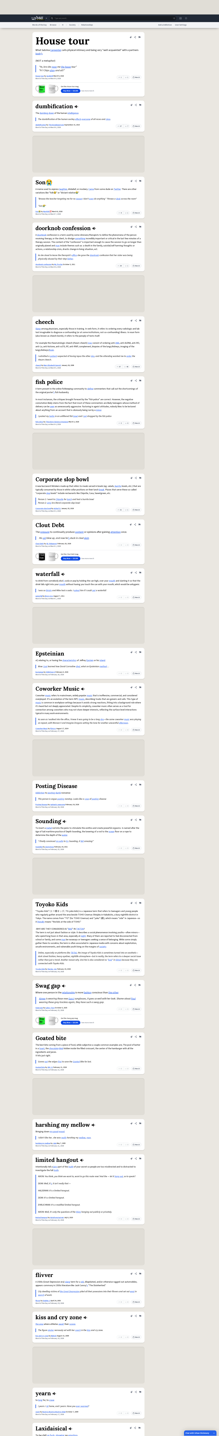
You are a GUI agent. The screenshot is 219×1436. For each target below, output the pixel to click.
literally (40, 921)
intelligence (73, 113)
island (102, 660)
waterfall (38, 596)
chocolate (54, 1048)
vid (44, 538)
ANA (117, 343)
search (41, 1295)
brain (51, 350)
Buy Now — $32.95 (70, 91)
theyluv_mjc (52, 969)
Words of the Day (39, 25)
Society (72, 25)
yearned (84, 1406)
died (78, 666)
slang (67, 1281)
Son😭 (38, 211)
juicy (55, 1166)
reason (79, 198)
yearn (37, 1412)
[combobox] (113, 18)
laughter (63, 189)
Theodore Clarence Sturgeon (57, 422)
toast (41, 1048)
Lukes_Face (50, 1008)
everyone (86, 119)
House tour (39, 76)
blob (61, 1048)
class (108, 119)
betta (51, 416)
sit (47, 1406)
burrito (118, 486)
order (129, 356)
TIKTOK (80, 929)
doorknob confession (43, 264)
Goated (76, 1061)
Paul (133, 998)
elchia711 (57, 508)
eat (46, 1061)
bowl (75, 416)
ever (78, 1406)
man (89, 1137)
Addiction (39, 792)
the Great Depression (69, 1291)
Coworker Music (41, 728)
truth (70, 1166)
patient (53, 356)
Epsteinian (39, 672)
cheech (38, 365)
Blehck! (54, 1336)
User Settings (181, 25)
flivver (37, 1300)
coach (78, 1330)
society (102, 946)
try (67, 841)
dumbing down (47, 113)
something (80, 238)
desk (118, 198)
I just (45, 666)
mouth (112, 580)
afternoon (123, 723)
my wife (59, 841)
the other (113, 992)
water (64, 835)
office (74, 255)
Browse (53, 25)
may (58, 245)
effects (78, 119)
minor (98, 410)
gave (54, 67)
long (40, 1400)
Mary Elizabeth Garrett (52, 365)
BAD (70, 929)
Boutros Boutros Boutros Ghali (54, 1412)
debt (86, 538)
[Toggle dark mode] (186, 18)
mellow (82, 1137)
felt (82, 841)
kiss (88, 1330)
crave (51, 1400)
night (83, 936)
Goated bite (40, 1067)
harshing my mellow (42, 1143)
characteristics (69, 660)
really (63, 1137)
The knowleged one (56, 125)
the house (66, 67)
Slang (38, 328)
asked (77, 590)
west (132, 1291)
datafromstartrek (57, 1217)
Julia (54, 1143)
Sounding (39, 847)
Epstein (89, 660)
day (92, 356)
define (90, 388)
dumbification (40, 125)
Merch (137, 77)
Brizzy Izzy (49, 596)
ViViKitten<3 (50, 672)
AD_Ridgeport (51, 543)
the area (39, 1324)
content (79, 532)
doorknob (41, 235)
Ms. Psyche (58, 264)
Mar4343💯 (47, 211)
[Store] (180, 18)
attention (115, 532)
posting (51, 792)
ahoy (52, 70)
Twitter (117, 189)
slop (48, 493)
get (93, 590)
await (61, 1324)
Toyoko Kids (40, 969)
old (82, 1281)
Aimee (42, 998)
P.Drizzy (53, 728)
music (48, 695)
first (60, 1061)
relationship (68, 992)
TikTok (74, 952)
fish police (39, 422)
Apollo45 (50, 76)
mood (62, 1131)
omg (49, 502)
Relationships (87, 25)
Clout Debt (39, 543)
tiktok (118, 959)
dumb (58, 792)
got (85, 416)
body (38, 53)
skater (51, 1330)
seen (52, 406)
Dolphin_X (46, 1300)
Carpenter (55, 50)
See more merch (87, 91)
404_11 (50, 1067)
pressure (44, 532)
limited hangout (41, 1217)
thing (78, 1212)
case (87, 799)
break (101, 489)
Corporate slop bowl (43, 508)
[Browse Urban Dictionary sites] (39, 18)
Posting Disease (41, 804)
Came (91, 189)
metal (49, 828)
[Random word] (174, 18)
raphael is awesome (57, 804)
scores (72, 1324)
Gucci (71, 998)
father (70, 258)
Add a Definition (165, 25)
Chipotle (59, 499)
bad (110, 959)
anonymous (49, 847)
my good (54, 1131)
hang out (119, 1176)
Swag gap (39, 1008)
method (103, 666)
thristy (49, 590)
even (91, 198)
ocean (111, 831)
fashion (87, 992)
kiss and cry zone (41, 1336)
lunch (69, 499)
